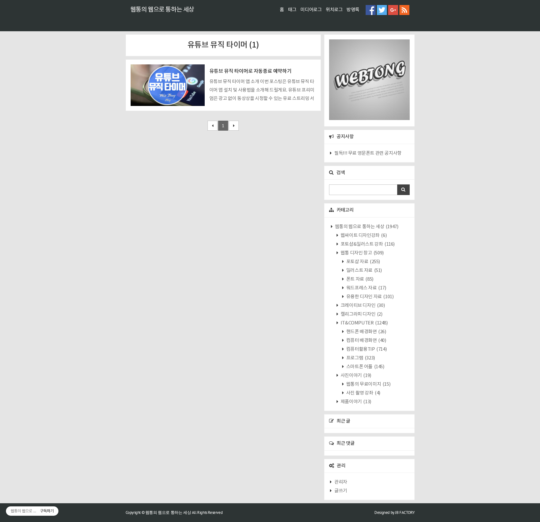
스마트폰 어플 (364, 366)
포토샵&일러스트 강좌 (367, 244)
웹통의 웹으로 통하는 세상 (162, 9)
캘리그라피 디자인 (361, 314)
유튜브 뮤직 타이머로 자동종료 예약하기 (250, 71)
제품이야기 (355, 401)
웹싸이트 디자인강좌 (363, 235)
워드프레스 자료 (365, 288)
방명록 (353, 10)
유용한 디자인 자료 (369, 296)
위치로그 (334, 10)
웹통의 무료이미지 (367, 384)
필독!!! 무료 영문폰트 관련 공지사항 (368, 153)
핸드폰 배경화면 (365, 331)
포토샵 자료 (362, 261)
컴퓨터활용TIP (366, 349)
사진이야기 (355, 375)
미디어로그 (311, 10)
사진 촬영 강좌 (362, 393)
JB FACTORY (404, 512)
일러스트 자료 (363, 270)
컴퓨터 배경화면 (365, 340)
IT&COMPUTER (364, 323)
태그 (292, 10)
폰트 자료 (359, 279)
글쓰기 (340, 491)
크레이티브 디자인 (362, 305)
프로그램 (360, 358)
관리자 (340, 482)
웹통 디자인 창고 (362, 253)
